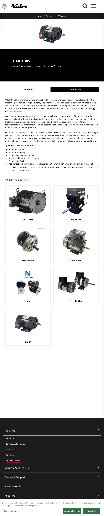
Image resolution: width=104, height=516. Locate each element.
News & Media (13, 486)
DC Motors (11, 449)
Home (40, 16)
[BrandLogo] (4, 6)
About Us (10, 495)
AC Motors (10, 438)
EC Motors (62, 16)
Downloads (75, 89)
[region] (52, 507)
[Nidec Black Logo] (25, 6)
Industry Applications (17, 468)
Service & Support (15, 477)
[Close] (100, 503)
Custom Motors (13, 460)
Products (50, 16)
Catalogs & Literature (15, 444)
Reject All (91, 511)
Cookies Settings (10, 511)
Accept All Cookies (72, 511)
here (30, 170)
